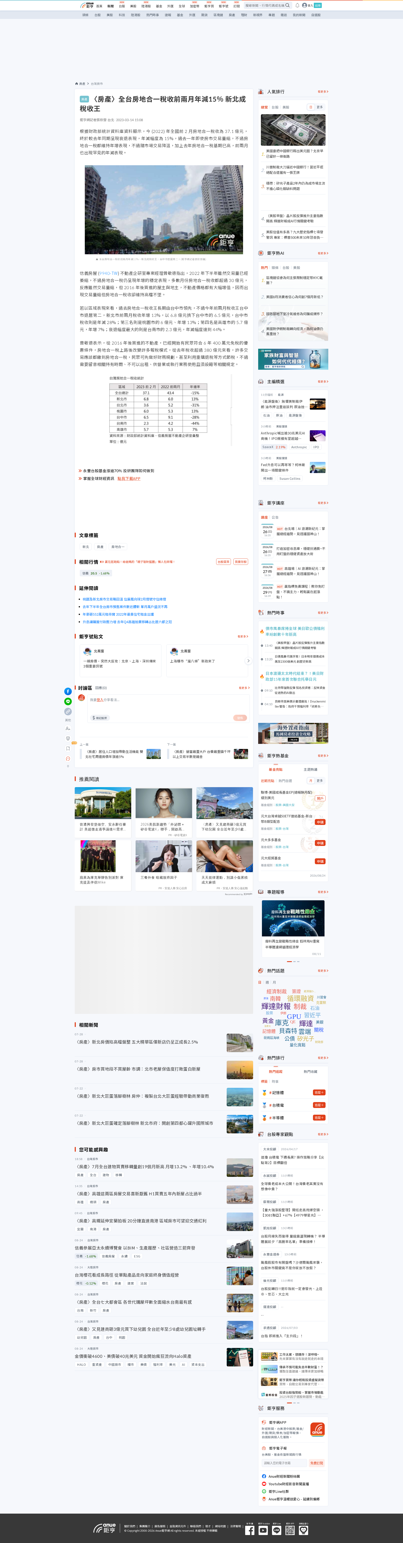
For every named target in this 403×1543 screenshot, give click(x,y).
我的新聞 (299, 15)
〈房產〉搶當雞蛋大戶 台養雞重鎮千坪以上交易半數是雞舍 (201, 754)
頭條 (85, 15)
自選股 (316, 15)
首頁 (99, 6)
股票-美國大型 (285, 805)
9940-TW (108, 273)
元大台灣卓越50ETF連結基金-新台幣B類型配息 (286, 818)
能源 (281, 394)
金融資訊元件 (178, 1526)
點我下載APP (129, 478)
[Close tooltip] (103, 758)
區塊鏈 (218, 15)
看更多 (242, 636)
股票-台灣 (282, 828)
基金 (159, 6)
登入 (310, 5)
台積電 (278, 1105)
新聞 (110, 6)
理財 (244, 15)
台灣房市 (97, 83)
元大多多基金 (271, 839)
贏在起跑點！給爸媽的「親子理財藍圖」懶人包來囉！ (140, 562)
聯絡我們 (195, 1526)
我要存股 (241, 562)
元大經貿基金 (271, 857)
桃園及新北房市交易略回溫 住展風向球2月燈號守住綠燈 (124, 599)
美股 (133, 6)
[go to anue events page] (297, 5)
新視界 (258, 15)
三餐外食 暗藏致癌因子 (159, 877)
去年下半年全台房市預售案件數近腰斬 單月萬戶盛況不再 (125, 606)
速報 (168, 15)
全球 (182, 6)
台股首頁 (223, 562)
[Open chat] (68, 759)
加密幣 (194, 6)
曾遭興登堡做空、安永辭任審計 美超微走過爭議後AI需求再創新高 (103, 827)
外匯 (170, 6)
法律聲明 (235, 1526)
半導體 (278, 1117)
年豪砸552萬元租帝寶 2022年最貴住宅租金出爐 (118, 614)
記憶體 (278, 1092)
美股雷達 (282, 426)
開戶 (320, 798)
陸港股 (146, 6)
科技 (122, 15)
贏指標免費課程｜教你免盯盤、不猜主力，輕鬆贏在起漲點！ (300, 591)
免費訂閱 (316, 1463)
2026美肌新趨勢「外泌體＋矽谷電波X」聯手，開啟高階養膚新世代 (163, 827)
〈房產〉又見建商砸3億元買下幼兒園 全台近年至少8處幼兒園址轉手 (224, 827)
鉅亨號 (223, 6)
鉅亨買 (209, 6)
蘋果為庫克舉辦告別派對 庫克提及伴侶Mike (102, 880)
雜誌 (284, 15)
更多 (320, 107)
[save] (68, 748)
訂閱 (236, 6)
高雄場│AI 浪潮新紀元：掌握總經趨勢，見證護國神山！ (300, 571)
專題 (271, 15)
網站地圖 (220, 1526)
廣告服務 (159, 1526)
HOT (280, 529)
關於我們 (129, 1526)
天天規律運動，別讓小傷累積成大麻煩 (225, 880)
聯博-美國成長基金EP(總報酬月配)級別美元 (286, 795)
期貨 (204, 15)
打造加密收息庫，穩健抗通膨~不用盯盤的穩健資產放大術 (300, 551)
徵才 (208, 1526)
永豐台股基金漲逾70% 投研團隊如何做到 (118, 470)
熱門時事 (152, 15)
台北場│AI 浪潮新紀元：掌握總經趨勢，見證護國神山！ (300, 531)
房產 (232, 15)
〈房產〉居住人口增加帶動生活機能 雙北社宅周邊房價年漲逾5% (114, 754)
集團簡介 (144, 1526)
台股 (122, 6)
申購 (320, 822)
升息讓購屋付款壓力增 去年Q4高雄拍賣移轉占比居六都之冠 (127, 621)
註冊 (318, 5)
